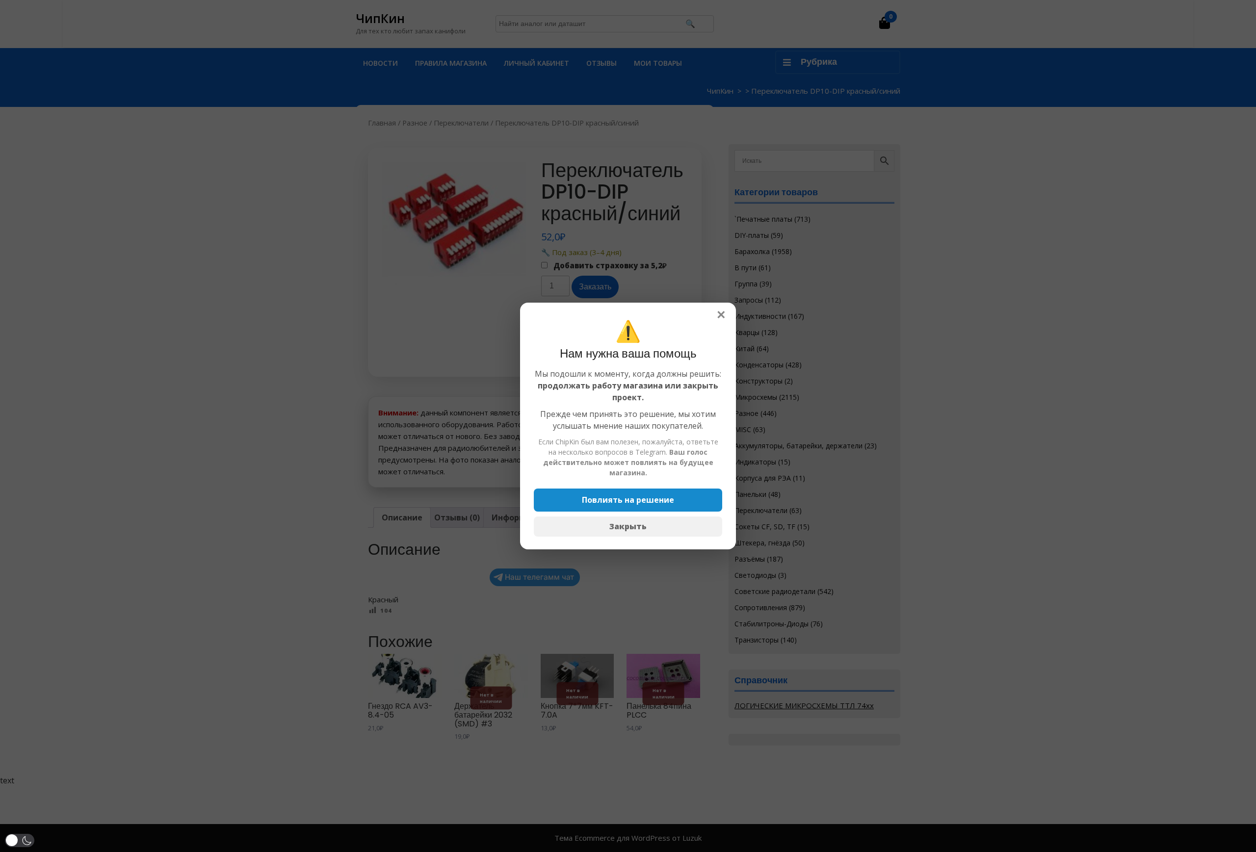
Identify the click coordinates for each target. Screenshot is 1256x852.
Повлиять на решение (628, 499)
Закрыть (628, 526)
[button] (19, 840)
